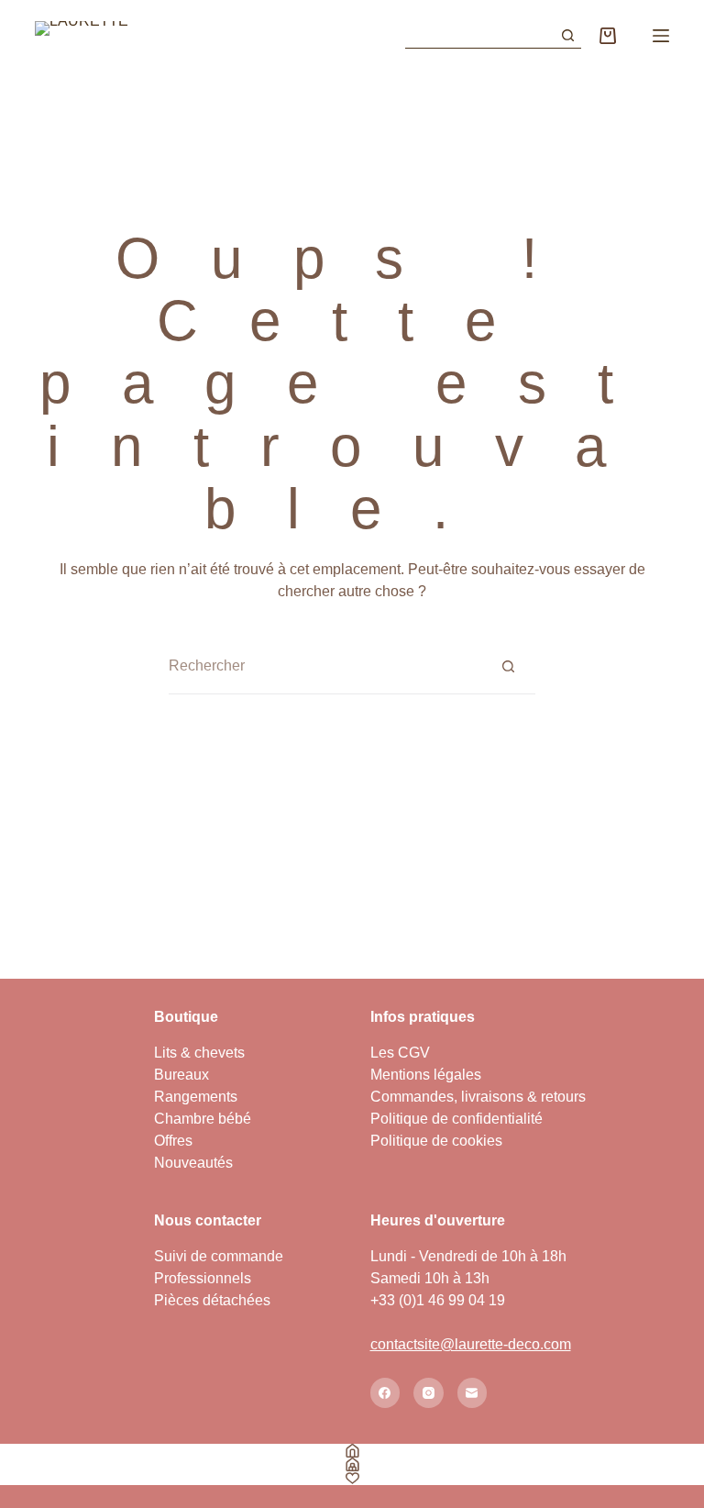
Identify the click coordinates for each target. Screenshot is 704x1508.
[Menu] (661, 36)
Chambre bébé (202, 1118)
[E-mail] (472, 1393)
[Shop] (352, 1464)
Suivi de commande (218, 1256)
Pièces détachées (212, 1300)
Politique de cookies (436, 1140)
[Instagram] (428, 1393)
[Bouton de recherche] (568, 36)
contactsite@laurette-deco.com (470, 1344)
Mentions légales (425, 1074)
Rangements (195, 1096)
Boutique (186, 1017)
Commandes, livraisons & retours (478, 1096)
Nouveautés (193, 1162)
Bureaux (181, 1074)
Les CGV (400, 1052)
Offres (173, 1140)
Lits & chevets (199, 1052)
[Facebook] (385, 1393)
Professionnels (202, 1278)
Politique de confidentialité (456, 1118)
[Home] (352, 1451)
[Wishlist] (352, 1478)
